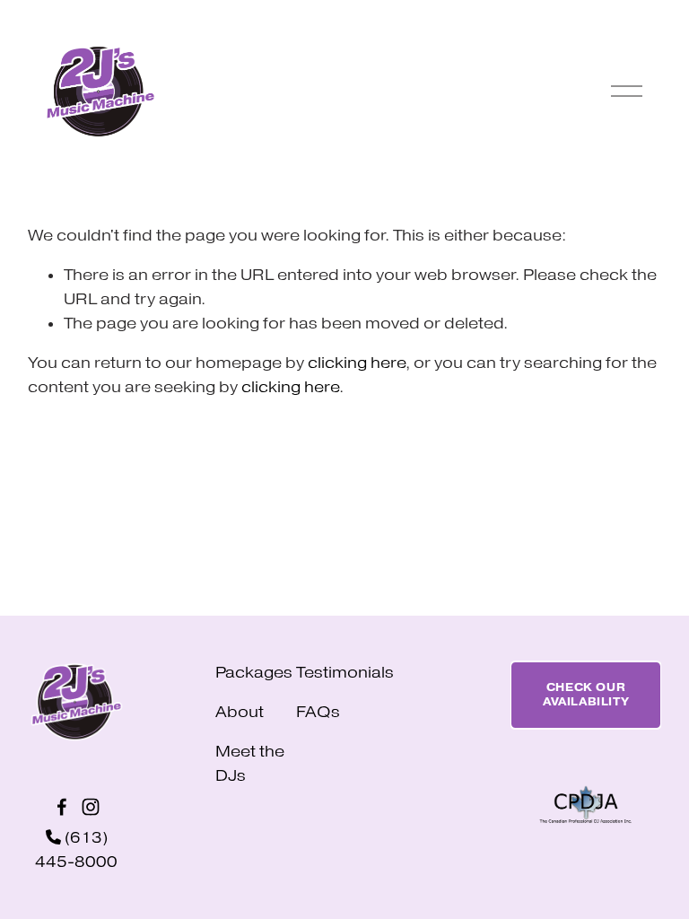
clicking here (357, 363)
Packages (253, 672)
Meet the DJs (249, 763)
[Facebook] (62, 807)
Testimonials (345, 672)
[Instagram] (91, 807)
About (239, 712)
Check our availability (586, 694)
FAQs (318, 712)
